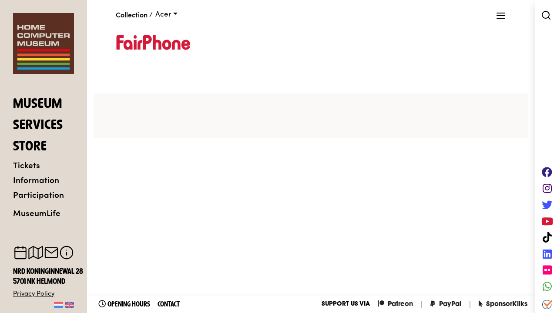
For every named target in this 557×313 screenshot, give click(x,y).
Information (36, 179)
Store (30, 147)
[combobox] (166, 14)
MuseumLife (36, 212)
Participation (38, 194)
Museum (37, 104)
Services (38, 125)
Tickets (26, 164)
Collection (132, 14)
